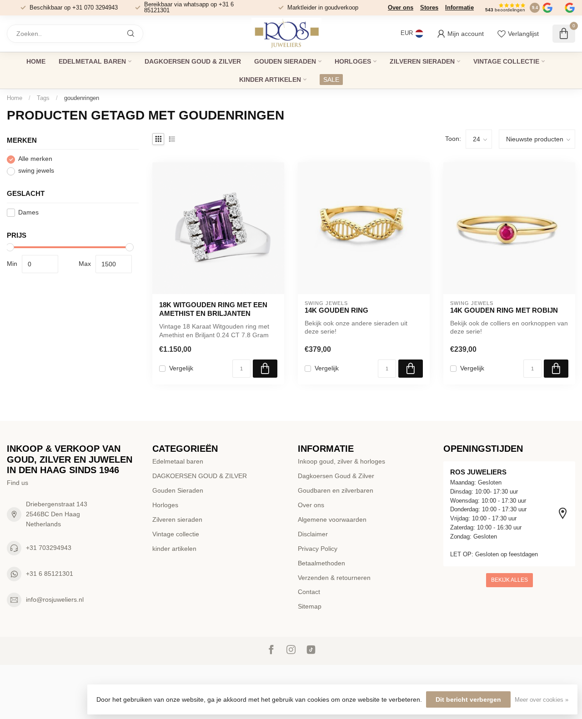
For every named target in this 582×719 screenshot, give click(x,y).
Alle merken (35, 159)
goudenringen (81, 98)
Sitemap (309, 606)
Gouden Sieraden (285, 61)
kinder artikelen (270, 79)
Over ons (400, 7)
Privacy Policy (317, 548)
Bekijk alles (509, 580)
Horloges (353, 61)
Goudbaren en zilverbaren (335, 490)
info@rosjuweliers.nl (55, 599)
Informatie (459, 7)
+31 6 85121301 (49, 573)
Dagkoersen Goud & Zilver (336, 475)
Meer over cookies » (541, 700)
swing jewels (36, 171)
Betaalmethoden (321, 563)
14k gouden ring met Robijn (504, 310)
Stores (429, 7)
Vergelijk (181, 368)
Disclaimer (313, 534)
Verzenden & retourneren (334, 577)
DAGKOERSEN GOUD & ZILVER (193, 61)
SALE (331, 79)
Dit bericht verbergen (468, 699)
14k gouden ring (336, 310)
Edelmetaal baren (92, 61)
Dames (28, 212)
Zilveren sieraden (422, 61)
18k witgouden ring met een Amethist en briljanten (213, 309)
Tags (43, 98)
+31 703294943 (48, 547)
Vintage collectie (506, 61)
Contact (309, 591)
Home (35, 61)
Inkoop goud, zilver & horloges (341, 461)
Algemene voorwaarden (332, 519)
